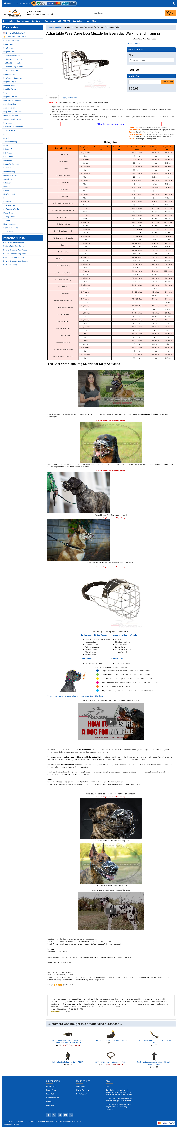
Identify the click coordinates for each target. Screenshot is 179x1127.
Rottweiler (7, 202)
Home (8, 3)
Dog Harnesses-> (10, 48)
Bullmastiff (7, 149)
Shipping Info (51, 1086)
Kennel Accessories (10, 115)
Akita (5, 134)
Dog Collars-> (8, 44)
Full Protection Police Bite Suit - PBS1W (67, 1062)
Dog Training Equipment (12, 78)
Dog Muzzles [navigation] (59, 27)
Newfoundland (9, 194)
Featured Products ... (11, 228)
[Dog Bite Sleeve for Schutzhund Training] (111, 1034)
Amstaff (6, 138)
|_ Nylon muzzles (10, 70)
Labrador (7, 183)
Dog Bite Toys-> (9, 89)
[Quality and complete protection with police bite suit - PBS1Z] (154, 1056)
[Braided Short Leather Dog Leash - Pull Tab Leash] (154, 1034)
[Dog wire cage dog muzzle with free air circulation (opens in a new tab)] (111, 442)
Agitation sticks (9, 108)
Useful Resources (10, 265)
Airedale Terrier (9, 130)
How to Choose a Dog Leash (14, 254)
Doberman (7, 160)
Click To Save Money (11, 40)
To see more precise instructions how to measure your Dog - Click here (75, 696)
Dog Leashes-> (9, 74)
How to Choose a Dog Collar (14, 257)
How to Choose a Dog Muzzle (15, 250)
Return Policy (50, 1094)
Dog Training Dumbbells (12, 112)
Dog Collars (36, 21)
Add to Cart (168, 82)
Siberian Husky (9, 205)
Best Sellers (77, 21)
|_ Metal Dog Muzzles (12, 63)
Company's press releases (13, 242)
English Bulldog (9, 168)
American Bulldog (10, 142)
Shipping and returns (68, 98)
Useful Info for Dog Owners (14, 246)
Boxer (5, 145)
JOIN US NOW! (64, 21)
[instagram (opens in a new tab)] (71, 1115)
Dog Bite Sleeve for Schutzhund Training (111, 1040)
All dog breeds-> (9, 217)
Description (52, 98)
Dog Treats (7, 123)
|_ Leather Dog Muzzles (13, 59)
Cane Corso (8, 157)
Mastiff (6, 190)
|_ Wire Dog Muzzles (12, 55)
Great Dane (7, 179)
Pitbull (5, 198)
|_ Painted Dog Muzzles (13, 67)
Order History (81, 1086)
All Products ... (9, 232)
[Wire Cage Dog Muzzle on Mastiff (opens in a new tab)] (78, 492)
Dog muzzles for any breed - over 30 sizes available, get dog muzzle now (119, 1099)
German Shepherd (10, 175)
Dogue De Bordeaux (11, 164)
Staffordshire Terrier (11, 209)
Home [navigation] (50, 27)
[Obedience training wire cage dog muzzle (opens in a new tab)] (111, 818)
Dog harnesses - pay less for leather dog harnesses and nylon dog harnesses (118, 1107)
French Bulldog (9, 172)
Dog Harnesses (23, 21)
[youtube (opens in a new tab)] (65, 1115)
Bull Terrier (7, 153)
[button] (173, 3)
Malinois (6, 187)
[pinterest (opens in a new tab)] (60, 1115)
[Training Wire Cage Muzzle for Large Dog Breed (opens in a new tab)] (111, 863)
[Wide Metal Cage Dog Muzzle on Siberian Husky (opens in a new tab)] (78, 540)
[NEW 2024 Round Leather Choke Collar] (111, 1056)
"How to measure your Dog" (111, 124)
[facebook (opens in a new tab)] (48, 1115)
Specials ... (7, 220)
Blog (87, 21)
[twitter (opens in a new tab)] (54, 1115)
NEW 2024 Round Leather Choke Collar (111, 1062)
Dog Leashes (50, 21)
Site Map (49, 1102)
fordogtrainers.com (11, 1124)
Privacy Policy (51, 1090)
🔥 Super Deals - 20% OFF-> (14, 37)
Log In (27, 3)
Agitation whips (9, 104)
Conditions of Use (52, 1098)
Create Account (81, 1094)
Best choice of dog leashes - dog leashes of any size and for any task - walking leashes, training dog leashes (119, 1092)
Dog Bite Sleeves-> (10, 97)
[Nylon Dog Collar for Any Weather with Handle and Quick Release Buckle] (67, 1034)
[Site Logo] (12, 13)
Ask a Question (135, 43)
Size (131, 55)
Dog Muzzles (8, 21)
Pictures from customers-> (13, 127)
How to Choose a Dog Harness (15, 261)
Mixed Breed (8, 213)
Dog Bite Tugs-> (9, 82)
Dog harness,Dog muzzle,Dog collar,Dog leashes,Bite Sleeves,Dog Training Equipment (37, 1121)
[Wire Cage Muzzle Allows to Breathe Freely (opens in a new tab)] (111, 599)
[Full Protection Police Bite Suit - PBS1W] (67, 1056)
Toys (5, 93)
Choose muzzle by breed (13, 119)
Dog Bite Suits (9, 85)
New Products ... (9, 224)
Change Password (82, 1090)
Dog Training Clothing (12, 100)
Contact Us (17, 3)
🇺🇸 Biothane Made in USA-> (14, 33)
